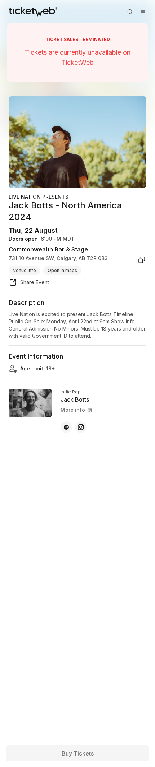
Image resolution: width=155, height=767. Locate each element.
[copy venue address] (141, 259)
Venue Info (24, 270)
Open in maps (62, 270)
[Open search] (129, 11)
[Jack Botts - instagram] (81, 427)
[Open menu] (142, 11)
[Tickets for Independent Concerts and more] (33, 11)
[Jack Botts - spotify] (66, 427)
